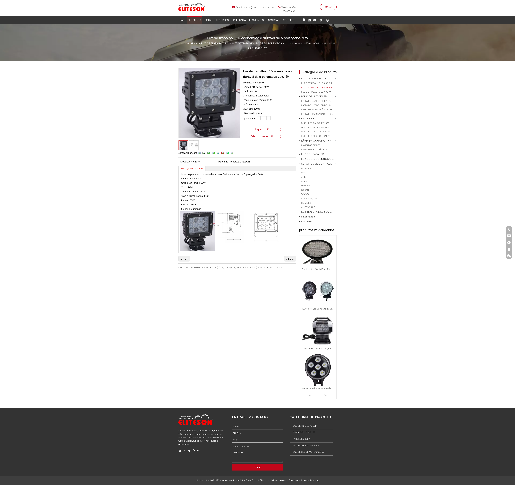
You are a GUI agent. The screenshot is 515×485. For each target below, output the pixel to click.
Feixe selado (308, 217)
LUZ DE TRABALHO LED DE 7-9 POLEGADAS (319, 92)
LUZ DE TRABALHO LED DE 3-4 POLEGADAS (319, 83)
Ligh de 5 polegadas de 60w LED (237, 267)
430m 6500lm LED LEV (269, 267)
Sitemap (293, 480)
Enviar (257, 467)
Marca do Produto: (228, 161)
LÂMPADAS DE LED (310, 145)
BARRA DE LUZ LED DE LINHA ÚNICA (319, 101)
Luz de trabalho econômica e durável (198, 267)
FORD (304, 181)
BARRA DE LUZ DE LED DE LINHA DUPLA (319, 105)
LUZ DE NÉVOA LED (312, 154)
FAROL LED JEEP (301, 439)
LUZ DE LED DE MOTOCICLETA (319, 159)
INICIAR (328, 7)
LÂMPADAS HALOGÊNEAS (314, 150)
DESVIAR (305, 186)
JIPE (303, 177)
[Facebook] (304, 20)
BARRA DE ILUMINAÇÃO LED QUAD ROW (319, 114)
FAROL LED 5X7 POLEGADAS (315, 128)
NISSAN (305, 190)
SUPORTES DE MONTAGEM (316, 164)
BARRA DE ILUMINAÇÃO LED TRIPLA (319, 110)
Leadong (314, 480)
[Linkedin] (309, 20)
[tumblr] (189, 451)
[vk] (198, 451)
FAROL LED (307, 119)
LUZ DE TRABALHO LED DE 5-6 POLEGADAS (319, 88)
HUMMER (306, 203)
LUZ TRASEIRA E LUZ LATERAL (318, 212)
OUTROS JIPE (308, 207)
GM (303, 173)
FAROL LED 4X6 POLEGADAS (315, 123)
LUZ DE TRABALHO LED (314, 79)
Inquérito (260, 129)
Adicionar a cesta (260, 136)
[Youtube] (315, 20)
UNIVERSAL (307, 168)
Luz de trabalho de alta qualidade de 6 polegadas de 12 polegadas (318, 348)
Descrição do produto (192, 169)
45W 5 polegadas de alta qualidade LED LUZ (318, 269)
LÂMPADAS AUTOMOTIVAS (316, 141)
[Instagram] (320, 20)
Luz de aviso (308, 221)
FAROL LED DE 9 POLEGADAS (315, 136)
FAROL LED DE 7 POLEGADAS (315, 132)
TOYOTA (305, 194)
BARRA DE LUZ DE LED (314, 96)
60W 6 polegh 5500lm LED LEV (317, 388)
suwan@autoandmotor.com (259, 7)
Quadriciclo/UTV (309, 199)
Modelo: (184, 161)
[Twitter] (184, 451)
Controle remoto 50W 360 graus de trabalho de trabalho (318, 309)
